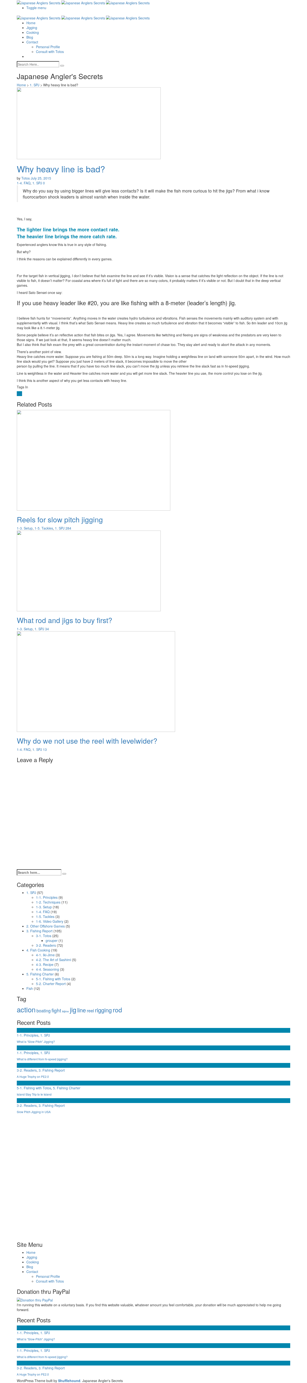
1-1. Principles (47, 897)
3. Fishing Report (39, 930)
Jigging (31, 27)
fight (56, 1010)
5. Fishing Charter (40, 974)
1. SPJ (34, 84)
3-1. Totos (43, 935)
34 (47, 628)
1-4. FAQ (23, 183)
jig (73, 1009)
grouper (52, 940)
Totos (26, 178)
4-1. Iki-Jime (45, 954)
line (19, 393)
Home (30, 22)
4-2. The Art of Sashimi (53, 959)
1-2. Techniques (48, 902)
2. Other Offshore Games (45, 926)
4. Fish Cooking (38, 950)
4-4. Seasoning (47, 969)
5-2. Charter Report (51, 983)
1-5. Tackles (44, 528)
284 (68, 528)
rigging (103, 1010)
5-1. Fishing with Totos (53, 978)
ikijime (65, 1011)
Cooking (32, 32)
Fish (29, 988)
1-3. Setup (25, 528)
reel (90, 1010)
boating (43, 1010)
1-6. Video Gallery (49, 921)
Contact (32, 42)
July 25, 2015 (41, 178)
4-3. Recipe (44, 964)
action (26, 1009)
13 (45, 749)
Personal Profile (48, 46)
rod (117, 1009)
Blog (29, 37)
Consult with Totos (50, 51)
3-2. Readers (46, 945)
